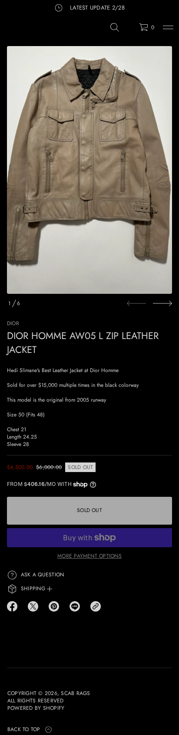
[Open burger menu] (168, 27)
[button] (114, 27)
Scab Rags (75, 693)
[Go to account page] (129, 29)
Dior (13, 323)
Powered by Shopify (35, 708)
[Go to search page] (114, 27)
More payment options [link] (89, 555)
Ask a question (42, 575)
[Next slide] (162, 303)
